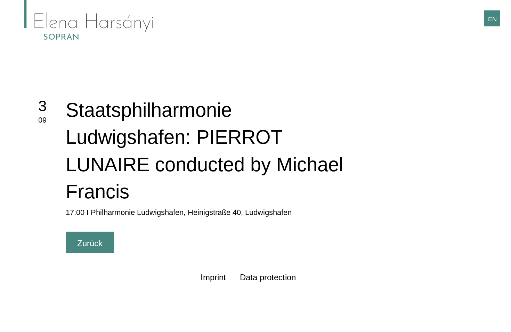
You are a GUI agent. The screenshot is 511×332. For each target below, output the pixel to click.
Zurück (90, 243)
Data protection (268, 277)
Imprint (213, 277)
